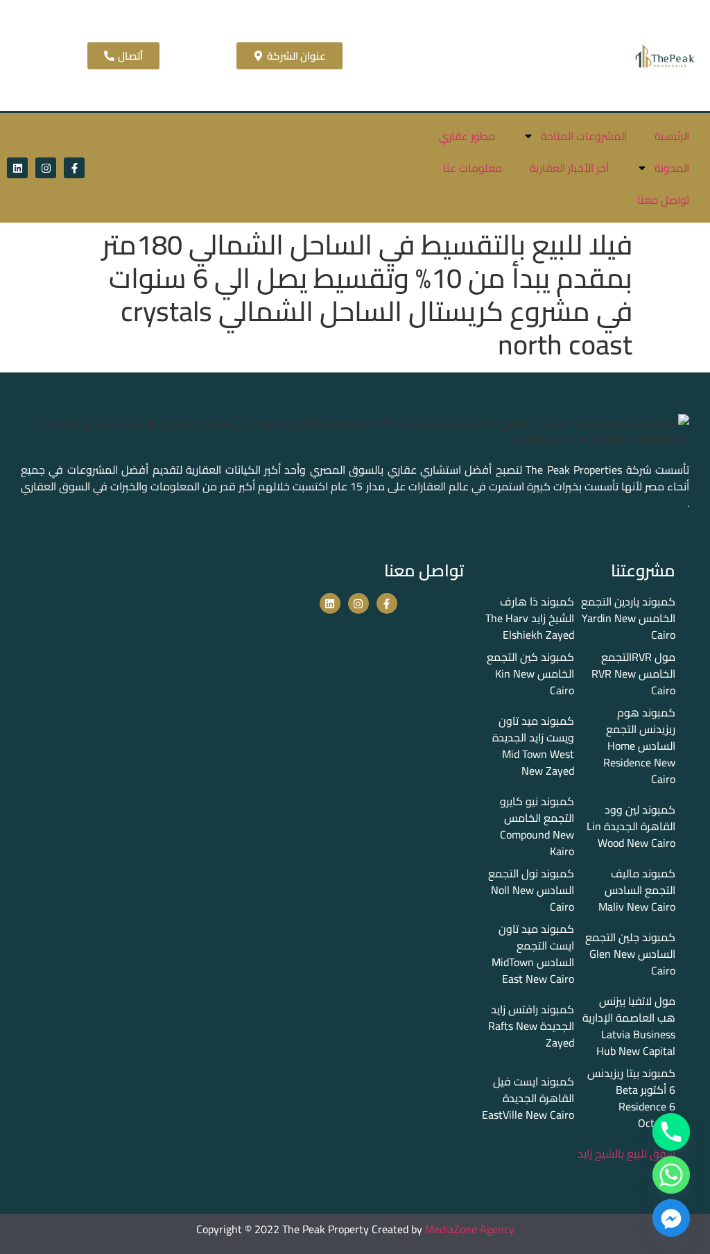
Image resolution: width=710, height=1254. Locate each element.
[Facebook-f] (74, 167)
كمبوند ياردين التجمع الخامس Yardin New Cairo (628, 618)
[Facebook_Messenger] (671, 1218)
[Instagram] (45, 167)
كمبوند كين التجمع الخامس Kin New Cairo (530, 673)
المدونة (672, 167)
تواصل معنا (663, 199)
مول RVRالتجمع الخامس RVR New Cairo (633, 673)
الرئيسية (672, 136)
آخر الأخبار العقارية (569, 167)
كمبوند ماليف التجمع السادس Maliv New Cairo (636, 890)
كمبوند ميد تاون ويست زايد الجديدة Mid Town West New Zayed (533, 745)
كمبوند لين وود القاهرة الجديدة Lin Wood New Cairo (631, 826)
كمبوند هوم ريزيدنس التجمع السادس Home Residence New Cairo (639, 745)
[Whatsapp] (671, 1175)
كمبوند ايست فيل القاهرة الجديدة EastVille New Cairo (528, 1098)
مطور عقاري (467, 136)
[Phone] (671, 1132)
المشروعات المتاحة (584, 136)
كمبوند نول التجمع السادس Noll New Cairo (531, 890)
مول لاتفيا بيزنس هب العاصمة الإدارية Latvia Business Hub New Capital (628, 1025)
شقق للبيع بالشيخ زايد (626, 1153)
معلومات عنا (472, 167)
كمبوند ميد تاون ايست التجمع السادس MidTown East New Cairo (533, 953)
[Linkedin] (17, 167)
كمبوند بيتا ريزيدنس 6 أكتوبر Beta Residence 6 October (631, 1098)
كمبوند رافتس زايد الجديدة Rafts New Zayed (531, 1026)
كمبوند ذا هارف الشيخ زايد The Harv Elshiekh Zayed (529, 618)
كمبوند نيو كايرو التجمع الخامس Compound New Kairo (537, 826)
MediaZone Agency (469, 1229)
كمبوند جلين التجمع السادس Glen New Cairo (630, 954)
